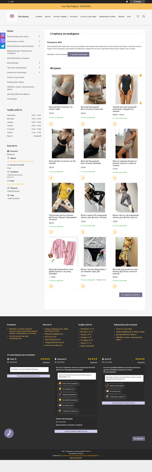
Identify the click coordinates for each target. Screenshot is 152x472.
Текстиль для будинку (16, 68)
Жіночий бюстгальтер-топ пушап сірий (61, 108)
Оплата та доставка (88, 16)
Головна (39, 16)
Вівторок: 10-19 (87, 332)
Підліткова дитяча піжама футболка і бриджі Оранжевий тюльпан (62, 217)
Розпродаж (12, 99)
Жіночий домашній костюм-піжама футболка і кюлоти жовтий (125, 271)
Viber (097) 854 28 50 (53, 340)
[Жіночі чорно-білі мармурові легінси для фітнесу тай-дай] (95, 198)
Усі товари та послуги (129, 295)
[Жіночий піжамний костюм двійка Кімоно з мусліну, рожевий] (63, 252)
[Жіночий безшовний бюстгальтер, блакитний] (95, 89)
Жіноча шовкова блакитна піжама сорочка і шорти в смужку (125, 163)
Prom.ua (87, 451)
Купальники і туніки (15, 41)
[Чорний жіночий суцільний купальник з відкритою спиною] (126, 89)
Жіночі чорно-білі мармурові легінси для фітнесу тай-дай (94, 216)
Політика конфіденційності (89, 455)
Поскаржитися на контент (70, 455)
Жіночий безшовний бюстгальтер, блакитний (92, 108)
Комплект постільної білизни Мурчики (24, 369)
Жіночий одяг (13, 63)
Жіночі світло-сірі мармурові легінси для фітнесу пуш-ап (126, 216)
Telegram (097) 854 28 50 (54, 342)
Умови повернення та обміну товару (130, 332)
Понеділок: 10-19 (87, 329)
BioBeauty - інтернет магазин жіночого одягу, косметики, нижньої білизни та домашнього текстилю (23, 331)
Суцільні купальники (79, 54)
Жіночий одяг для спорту (17, 36)
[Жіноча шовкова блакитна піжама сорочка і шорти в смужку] (126, 143)
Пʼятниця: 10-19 (87, 340)
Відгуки (121, 16)
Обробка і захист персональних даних (20, 88)
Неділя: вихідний (87, 346)
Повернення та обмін (107, 16)
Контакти (74, 16)
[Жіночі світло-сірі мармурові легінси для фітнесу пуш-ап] (126, 198)
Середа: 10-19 (86, 334)
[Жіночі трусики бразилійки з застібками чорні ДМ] (95, 252)
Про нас (48, 16)
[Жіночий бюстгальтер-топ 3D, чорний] (63, 143)
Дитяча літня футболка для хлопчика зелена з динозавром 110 (75, 376)
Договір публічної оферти (18, 94)
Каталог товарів (60, 16)
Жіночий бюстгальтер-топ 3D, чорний (62, 162)
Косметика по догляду (16, 72)
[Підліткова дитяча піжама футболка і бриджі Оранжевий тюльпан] (63, 198)
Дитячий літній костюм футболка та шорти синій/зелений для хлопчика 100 (123, 378)
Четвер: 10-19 (86, 337)
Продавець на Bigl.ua (76, 453)
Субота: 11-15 (86, 343)
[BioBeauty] (12, 16)
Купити (51, 124)
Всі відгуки (138, 438)
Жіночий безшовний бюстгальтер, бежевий (91, 162)
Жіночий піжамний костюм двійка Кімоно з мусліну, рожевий (61, 271)
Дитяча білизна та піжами (18, 58)
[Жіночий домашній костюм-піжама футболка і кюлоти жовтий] (126, 252)
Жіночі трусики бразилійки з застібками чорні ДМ (93, 270)
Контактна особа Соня (53, 345)
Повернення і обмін (15, 82)
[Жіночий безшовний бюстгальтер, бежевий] (95, 143)
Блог (129, 16)
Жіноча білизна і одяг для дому (20, 46)
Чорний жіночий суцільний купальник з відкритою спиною (124, 109)
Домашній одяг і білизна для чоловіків (19, 52)
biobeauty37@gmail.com (16, 184)
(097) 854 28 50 (50, 337)
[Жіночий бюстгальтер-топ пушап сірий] (63, 89)
